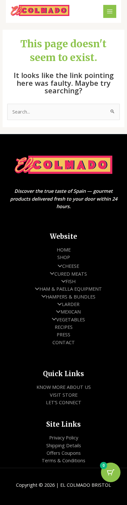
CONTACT (63, 342)
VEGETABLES (70, 319)
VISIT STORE (64, 394)
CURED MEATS (70, 273)
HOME (64, 249)
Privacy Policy (63, 437)
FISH (70, 281)
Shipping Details (63, 445)
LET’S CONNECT (63, 402)
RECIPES (64, 327)
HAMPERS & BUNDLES (70, 296)
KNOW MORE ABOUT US (63, 387)
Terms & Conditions (63, 460)
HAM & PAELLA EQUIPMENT (70, 288)
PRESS (63, 334)
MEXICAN (71, 311)
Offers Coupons (64, 453)
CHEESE (70, 266)
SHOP (63, 257)
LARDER (70, 304)
